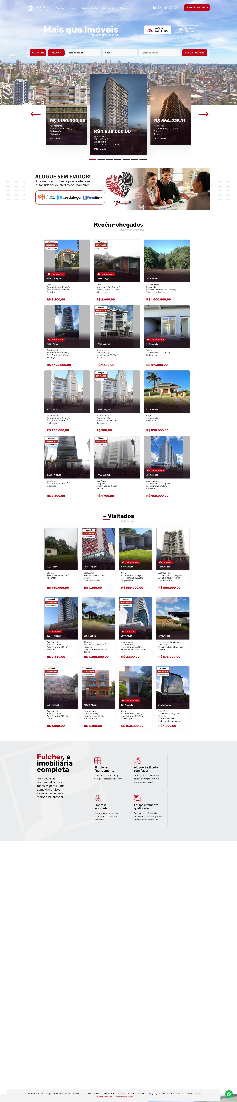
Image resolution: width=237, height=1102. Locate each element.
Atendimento (126, 8)
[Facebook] (165, 8)
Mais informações (124, 1096)
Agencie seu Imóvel (90, 8)
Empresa (60, 8)
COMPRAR (38, 52)
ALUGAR (56, 52)
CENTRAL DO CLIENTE (197, 8)
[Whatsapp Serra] (170, 8)
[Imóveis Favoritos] (176, 8)
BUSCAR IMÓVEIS (194, 52)
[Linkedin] (154, 8)
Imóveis (72, 8)
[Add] (86, 245)
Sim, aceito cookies (103, 1096)
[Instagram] (159, 8)
